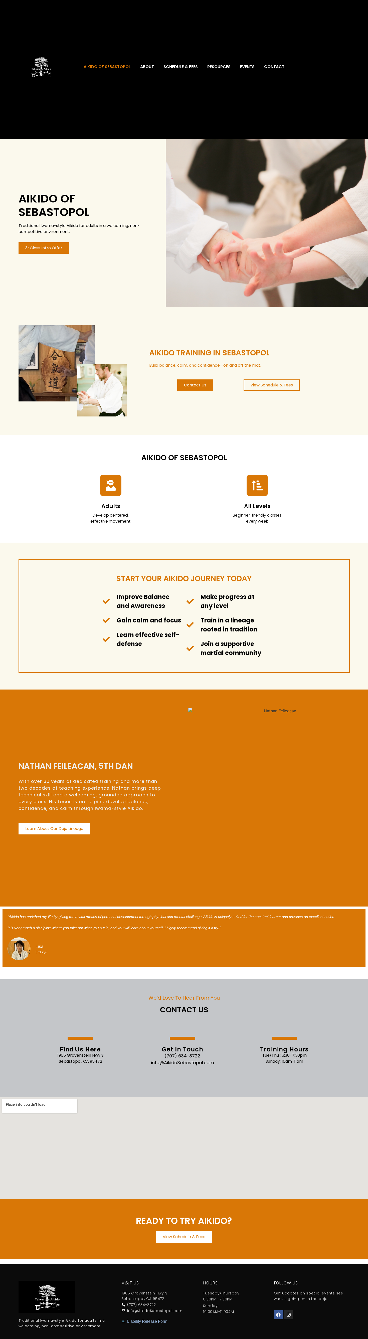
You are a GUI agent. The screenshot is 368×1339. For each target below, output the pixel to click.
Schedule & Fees (180, 66)
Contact (274, 66)
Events (247, 66)
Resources (219, 66)
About (147, 66)
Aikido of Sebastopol (107, 66)
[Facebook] (278, 1314)
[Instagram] (288, 1314)
